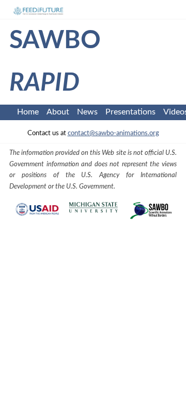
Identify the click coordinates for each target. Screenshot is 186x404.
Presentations (130, 112)
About (58, 112)
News (87, 112)
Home (28, 112)
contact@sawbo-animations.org (113, 133)
